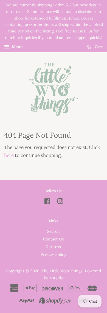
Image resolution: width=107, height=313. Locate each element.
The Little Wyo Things (62, 270)
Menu (17, 46)
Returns (53, 246)
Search (53, 231)
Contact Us (53, 239)
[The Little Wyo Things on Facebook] (47, 202)
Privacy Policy (53, 254)
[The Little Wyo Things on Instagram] (60, 202)
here (9, 155)
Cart (98, 46)
